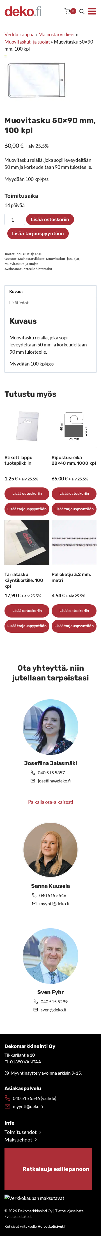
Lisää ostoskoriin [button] (27, 493)
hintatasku (44, 269)
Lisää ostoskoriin (50, 219)
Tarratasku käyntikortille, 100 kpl (23, 580)
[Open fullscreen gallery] (64, 96)
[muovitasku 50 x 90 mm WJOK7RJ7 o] (37, 78)
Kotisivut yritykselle (35, 1226)
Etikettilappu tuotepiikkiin (18, 460)
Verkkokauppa (19, 34)
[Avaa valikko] (92, 11)
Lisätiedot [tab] (19, 302)
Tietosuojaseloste (69, 1211)
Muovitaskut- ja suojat (27, 42)
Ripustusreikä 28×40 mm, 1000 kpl (74, 460)
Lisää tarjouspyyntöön (38, 233)
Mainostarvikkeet (56, 34)
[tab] (37, 96)
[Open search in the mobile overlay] (82, 11)
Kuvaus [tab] (16, 291)
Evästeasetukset (18, 1216)
